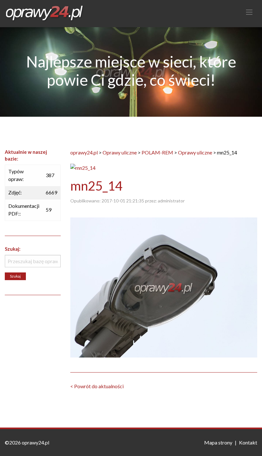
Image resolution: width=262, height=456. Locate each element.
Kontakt (248, 442)
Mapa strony (218, 442)
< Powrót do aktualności (97, 386)
